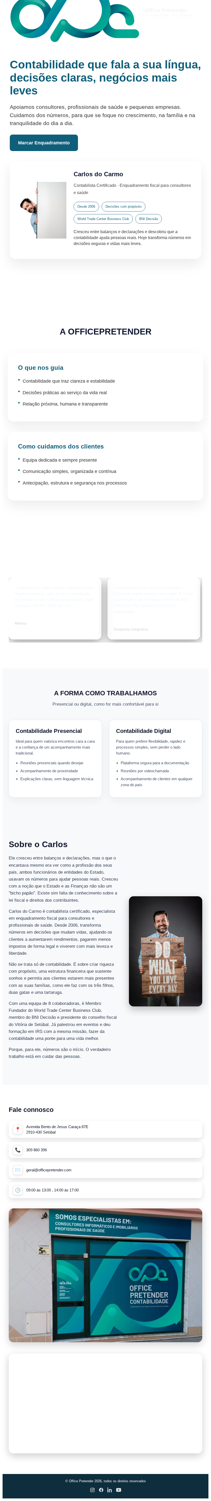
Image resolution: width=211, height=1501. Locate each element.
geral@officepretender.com (49, 1170)
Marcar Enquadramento (44, 142)
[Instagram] (92, 1490)
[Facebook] (101, 1490)
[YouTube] (118, 1490)
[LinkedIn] (109, 1490)
